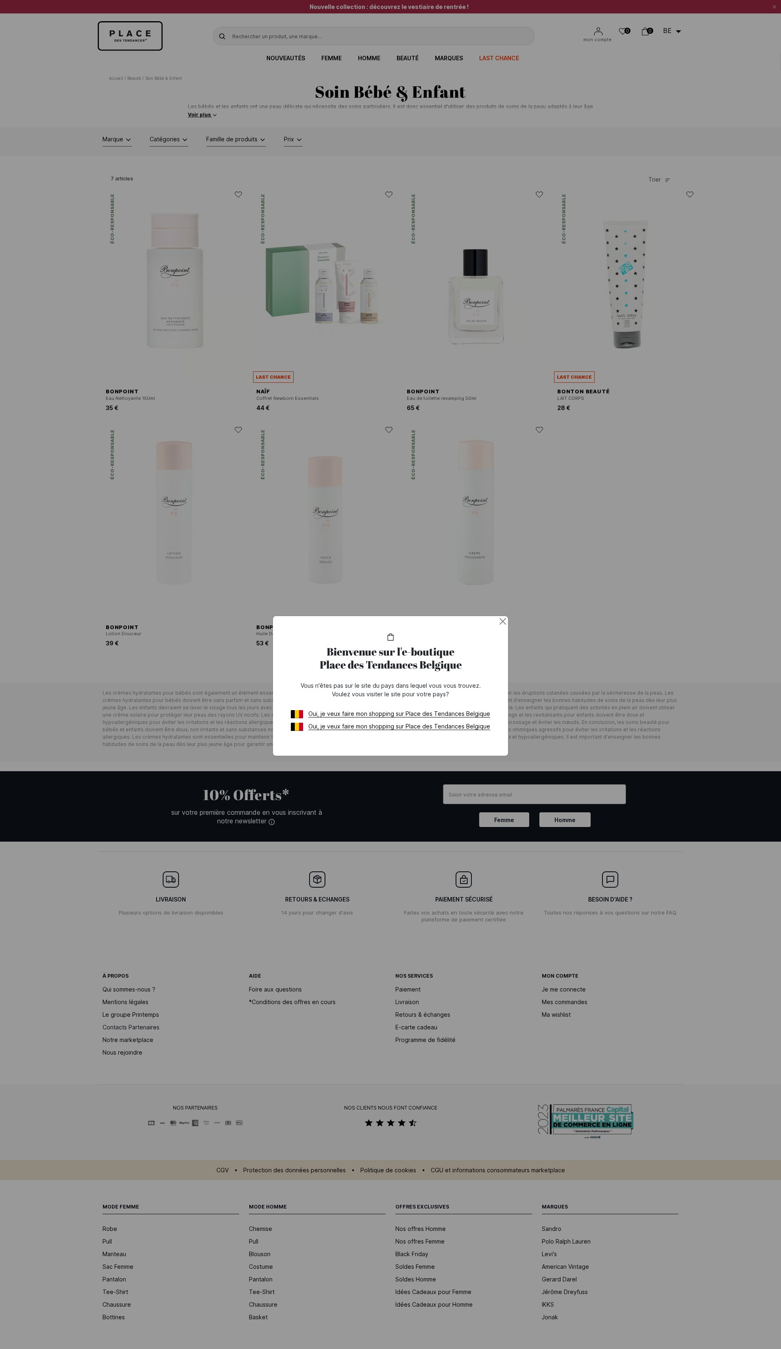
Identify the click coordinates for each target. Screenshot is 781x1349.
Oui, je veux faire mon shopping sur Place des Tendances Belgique (399, 713)
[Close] (502, 621)
